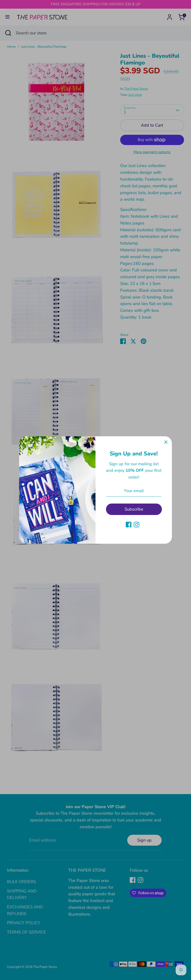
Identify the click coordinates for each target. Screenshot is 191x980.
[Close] (166, 442)
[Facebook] (128, 524)
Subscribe (134, 509)
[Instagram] (136, 524)
